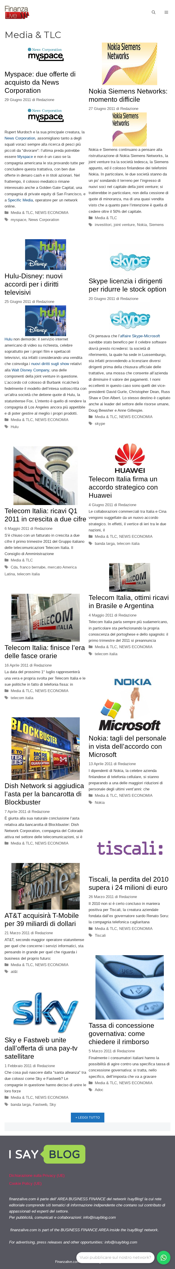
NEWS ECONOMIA (51, 213)
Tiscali (100, 935)
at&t (14, 972)
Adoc (99, 1090)
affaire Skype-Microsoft (140, 336)
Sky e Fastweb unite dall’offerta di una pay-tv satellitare (41, 1048)
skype (100, 423)
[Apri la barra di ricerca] (153, 12)
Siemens (156, 225)
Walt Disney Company (30, 370)
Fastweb (40, 1104)
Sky (52, 1104)
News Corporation (20, 138)
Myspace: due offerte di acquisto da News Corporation (40, 82)
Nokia (142, 225)
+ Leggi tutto (87, 1117)
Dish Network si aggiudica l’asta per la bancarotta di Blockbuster (44, 794)
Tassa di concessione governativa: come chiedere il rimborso (121, 1034)
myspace (18, 220)
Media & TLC (22, 213)
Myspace (25, 157)
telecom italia (128, 543)
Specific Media (20, 200)
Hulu (8, 339)
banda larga (105, 543)
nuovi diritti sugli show (50, 364)
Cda (14, 567)
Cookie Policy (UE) (25, 1183)
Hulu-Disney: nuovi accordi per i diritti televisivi (34, 284)
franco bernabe (32, 567)
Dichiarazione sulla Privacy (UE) (37, 1175)
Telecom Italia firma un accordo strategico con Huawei (123, 487)
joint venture (124, 225)
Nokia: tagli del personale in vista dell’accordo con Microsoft (127, 746)
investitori (103, 225)
